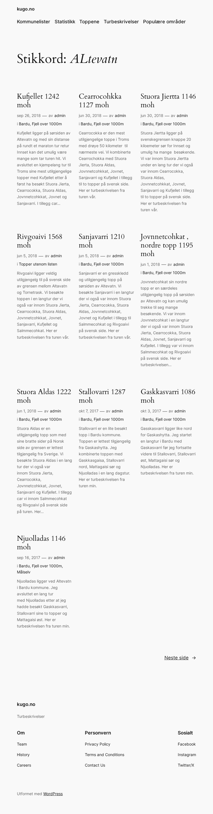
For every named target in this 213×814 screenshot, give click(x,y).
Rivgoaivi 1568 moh (39, 241)
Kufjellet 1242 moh (38, 100)
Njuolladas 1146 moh (41, 543)
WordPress (53, 793)
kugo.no (26, 9)
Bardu (24, 123)
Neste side (180, 657)
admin (59, 115)
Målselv (24, 572)
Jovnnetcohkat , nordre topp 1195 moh (167, 245)
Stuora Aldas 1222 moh (44, 396)
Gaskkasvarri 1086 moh (168, 396)
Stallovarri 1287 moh (102, 396)
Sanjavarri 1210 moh (102, 241)
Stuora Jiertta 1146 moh (168, 100)
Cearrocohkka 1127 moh (100, 100)
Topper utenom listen (38, 264)
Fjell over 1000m (47, 123)
